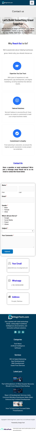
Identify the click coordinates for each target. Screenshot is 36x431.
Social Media (8, 220)
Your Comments (8, 235)
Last (20, 192)
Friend (6, 222)
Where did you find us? (9, 216)
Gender (5, 205)
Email (4, 196)
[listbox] (18, 231)
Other (6, 212)
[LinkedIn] (23, 332)
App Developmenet (17, 361)
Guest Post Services (18, 365)
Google (6, 218)
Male (6, 207)
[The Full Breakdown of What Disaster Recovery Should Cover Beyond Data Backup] (17, 379)
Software (18, 348)
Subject (5, 228)
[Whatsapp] (19, 332)
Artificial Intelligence (18, 346)
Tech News (18, 344)
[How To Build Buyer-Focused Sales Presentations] (17, 404)
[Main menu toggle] (32, 2)
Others (6, 224)
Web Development (17, 363)
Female (6, 210)
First (3, 192)
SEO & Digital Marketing (18, 359)
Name (4, 185)
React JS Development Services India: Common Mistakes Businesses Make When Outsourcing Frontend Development (18, 397)
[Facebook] (15, 332)
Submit (7, 251)
